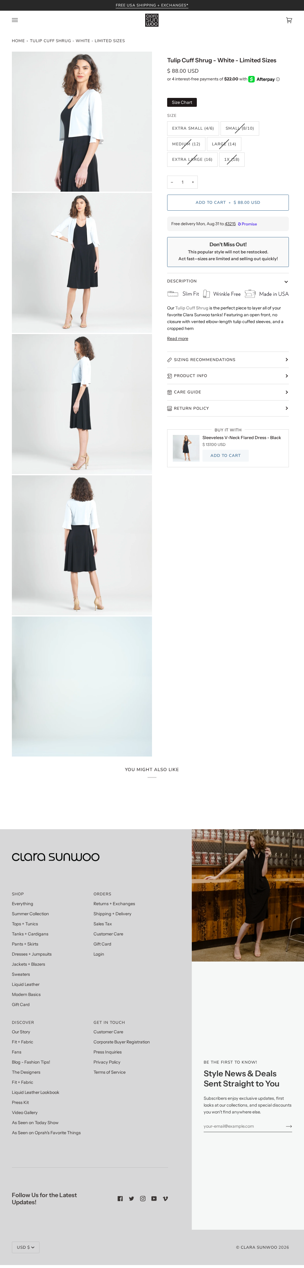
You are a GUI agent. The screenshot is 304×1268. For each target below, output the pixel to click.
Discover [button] (23, 1022)
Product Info (190, 376)
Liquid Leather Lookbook (35, 1092)
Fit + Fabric (22, 1042)
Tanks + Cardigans (30, 934)
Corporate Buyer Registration (122, 1042)
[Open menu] (21, 20)
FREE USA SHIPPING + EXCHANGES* (152, 5)
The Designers (26, 1072)
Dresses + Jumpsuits (32, 954)
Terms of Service (110, 1072)
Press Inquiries (108, 1052)
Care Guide (187, 392)
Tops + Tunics (25, 924)
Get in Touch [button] (109, 1022)
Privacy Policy (107, 1062)
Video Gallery (25, 1112)
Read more (177, 338)
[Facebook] (120, 1198)
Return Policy (191, 408)
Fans (16, 1052)
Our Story (21, 1032)
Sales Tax (103, 924)
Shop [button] (18, 894)
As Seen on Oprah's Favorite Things (46, 1132)
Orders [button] (102, 894)
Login (99, 954)
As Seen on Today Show (35, 1122)
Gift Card (21, 1004)
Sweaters (21, 974)
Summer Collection (30, 913)
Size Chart (182, 102)
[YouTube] (154, 1198)
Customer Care (108, 934)
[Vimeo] (165, 1198)
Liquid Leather (25, 984)
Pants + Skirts (25, 944)
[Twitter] (131, 1198)
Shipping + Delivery (113, 913)
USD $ (23, 1247)
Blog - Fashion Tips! (31, 1062)
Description (182, 281)
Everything (22, 903)
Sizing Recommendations (204, 360)
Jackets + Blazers (28, 964)
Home (18, 41)
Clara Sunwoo (259, 1247)
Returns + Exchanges (114, 903)
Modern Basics (26, 994)
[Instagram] (142, 1198)
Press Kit (20, 1102)
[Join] (284, 1126)
